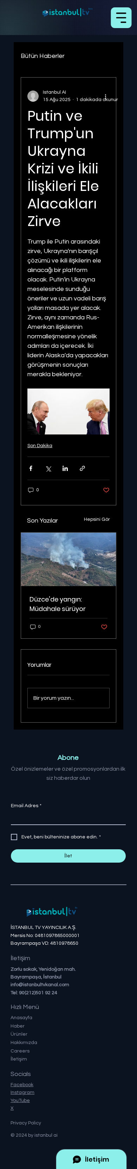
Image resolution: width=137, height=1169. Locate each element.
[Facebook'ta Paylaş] (30, 468)
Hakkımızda (24, 1042)
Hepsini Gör (97, 519)
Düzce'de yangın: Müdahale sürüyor (58, 604)
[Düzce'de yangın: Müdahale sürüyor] (68, 559)
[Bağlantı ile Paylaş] (82, 468)
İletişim (19, 1059)
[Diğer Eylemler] (105, 96)
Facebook (22, 1084)
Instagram (22, 1092)
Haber (18, 1026)
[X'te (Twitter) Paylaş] (48, 468)
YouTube (20, 1100)
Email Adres (26, 805)
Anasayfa (21, 1017)
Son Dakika (39, 445)
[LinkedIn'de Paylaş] (65, 468)
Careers (20, 1051)
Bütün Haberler (43, 56)
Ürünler (19, 1034)
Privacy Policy (26, 1123)
